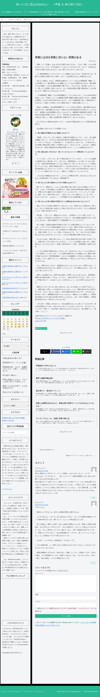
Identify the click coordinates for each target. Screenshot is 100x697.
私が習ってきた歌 (8, 420)
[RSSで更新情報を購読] (18, 163)
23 (4, 326)
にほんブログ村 (40, 321)
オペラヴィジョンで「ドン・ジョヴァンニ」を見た (14, 240)
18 (12, 324)
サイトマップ (28, 691)
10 (8, 322)
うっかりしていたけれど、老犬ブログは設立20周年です (14, 252)
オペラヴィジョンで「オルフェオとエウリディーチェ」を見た (14, 225)
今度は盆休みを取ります (10, 288)
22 (27, 324)
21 (23, 324)
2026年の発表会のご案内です (11, 266)
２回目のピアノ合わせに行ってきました (14, 232)
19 (15, 324)
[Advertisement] (66, 40)
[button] (86, 351)
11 (11, 322)
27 (19, 326)
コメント (39, 573)
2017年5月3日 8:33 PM (41, 505)
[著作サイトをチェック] (13, 163)
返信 (93, 497)
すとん (37, 502)
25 (12, 326)
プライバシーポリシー (15, 691)
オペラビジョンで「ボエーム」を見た (14, 277)
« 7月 (3, 334)
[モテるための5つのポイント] (15, 187)
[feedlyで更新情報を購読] (15, 163)
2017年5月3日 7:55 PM (41, 471)
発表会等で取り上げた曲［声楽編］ (13, 418)
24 (8, 326)
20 (19, 324)
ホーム (4, 691)
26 (15, 326)
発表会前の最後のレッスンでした (13, 246)
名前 (36, 594)
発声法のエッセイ (42, 328)
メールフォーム (7, 489)
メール (37, 601)
